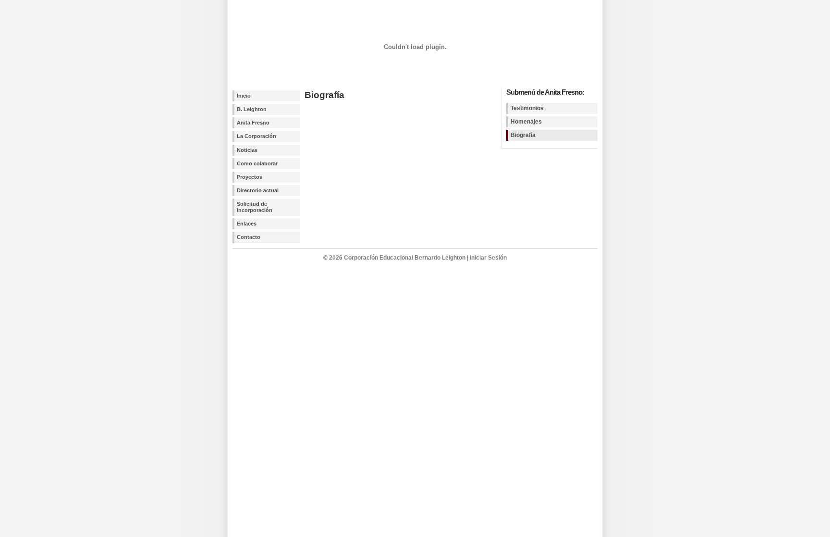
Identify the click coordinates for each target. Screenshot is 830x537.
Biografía (523, 135)
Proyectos (249, 177)
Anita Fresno (253, 122)
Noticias (247, 150)
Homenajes (526, 121)
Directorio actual (258, 190)
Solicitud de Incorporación (254, 207)
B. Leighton (252, 109)
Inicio (244, 96)
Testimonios (527, 108)
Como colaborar (257, 163)
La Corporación (256, 136)
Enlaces (246, 223)
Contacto (248, 237)
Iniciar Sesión (488, 257)
